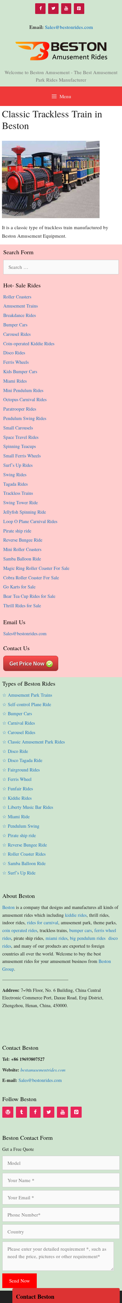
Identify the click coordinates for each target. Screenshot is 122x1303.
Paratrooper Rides (19, 409)
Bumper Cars (15, 325)
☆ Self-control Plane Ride (26, 704)
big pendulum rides (88, 938)
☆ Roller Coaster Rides (24, 854)
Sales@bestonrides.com (69, 27)
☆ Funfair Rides (17, 788)
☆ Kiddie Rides (17, 798)
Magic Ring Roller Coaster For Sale (36, 568)
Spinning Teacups (19, 446)
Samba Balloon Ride (22, 559)
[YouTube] (66, 8)
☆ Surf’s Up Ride (18, 873)
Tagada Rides (15, 484)
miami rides (56, 938)
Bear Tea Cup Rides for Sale (29, 596)
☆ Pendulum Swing (20, 826)
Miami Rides (15, 381)
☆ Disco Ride (15, 751)
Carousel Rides (17, 334)
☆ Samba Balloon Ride (24, 863)
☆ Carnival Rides (18, 723)
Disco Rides (14, 352)
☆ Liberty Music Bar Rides (27, 807)
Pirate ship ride (17, 531)
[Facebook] (40, 8)
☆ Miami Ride (16, 816)
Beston (8, 907)
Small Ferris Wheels (22, 456)
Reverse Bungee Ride (22, 540)
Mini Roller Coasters (22, 549)
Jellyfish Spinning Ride (24, 512)
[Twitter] (53, 8)
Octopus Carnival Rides (25, 399)
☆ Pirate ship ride (19, 835)
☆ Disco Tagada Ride (22, 760)
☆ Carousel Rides (18, 732)
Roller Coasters (17, 297)
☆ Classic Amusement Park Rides (33, 742)
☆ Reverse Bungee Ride (24, 845)
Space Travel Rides (20, 437)
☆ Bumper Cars (17, 713)
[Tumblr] (21, 1112)
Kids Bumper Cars (20, 371)
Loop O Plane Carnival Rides (30, 521)
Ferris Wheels (16, 362)
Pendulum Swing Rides (24, 418)
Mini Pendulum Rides (23, 390)
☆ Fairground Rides (21, 770)
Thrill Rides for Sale (22, 605)
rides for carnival (42, 922)
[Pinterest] (79, 8)
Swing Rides (14, 474)
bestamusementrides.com (42, 1070)
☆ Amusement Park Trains (27, 695)
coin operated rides (19, 930)
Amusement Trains (20, 306)
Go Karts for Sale (19, 587)
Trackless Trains (18, 493)
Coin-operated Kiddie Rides (28, 343)
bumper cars (80, 930)
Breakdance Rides (19, 315)
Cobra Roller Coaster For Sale (31, 577)
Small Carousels (18, 428)
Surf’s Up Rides (18, 465)
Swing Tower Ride (20, 502)
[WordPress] (7, 1112)
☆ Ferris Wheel (17, 779)
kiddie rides (76, 915)
